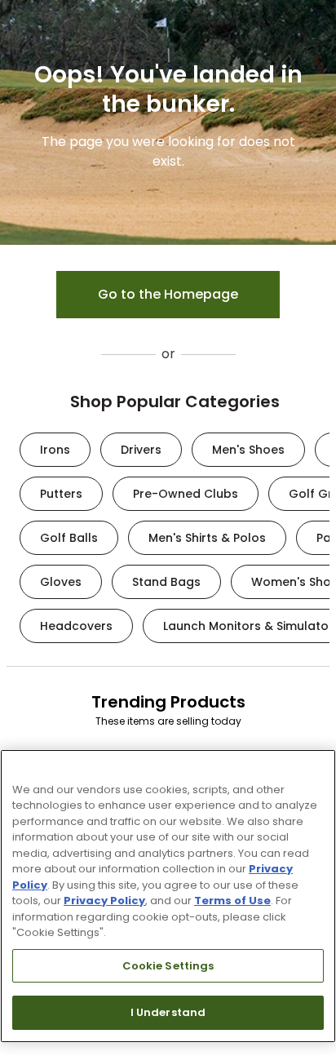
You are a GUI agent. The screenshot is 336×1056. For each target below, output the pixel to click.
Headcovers (76, 626)
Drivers (141, 449)
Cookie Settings (168, 966)
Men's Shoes (248, 449)
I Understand (168, 1012)
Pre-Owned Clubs (185, 494)
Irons (55, 449)
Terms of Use (232, 900)
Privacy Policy (104, 900)
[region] (168, 896)
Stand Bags (166, 582)
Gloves (61, 582)
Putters (61, 494)
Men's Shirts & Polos (207, 538)
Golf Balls (69, 538)
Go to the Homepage (168, 294)
